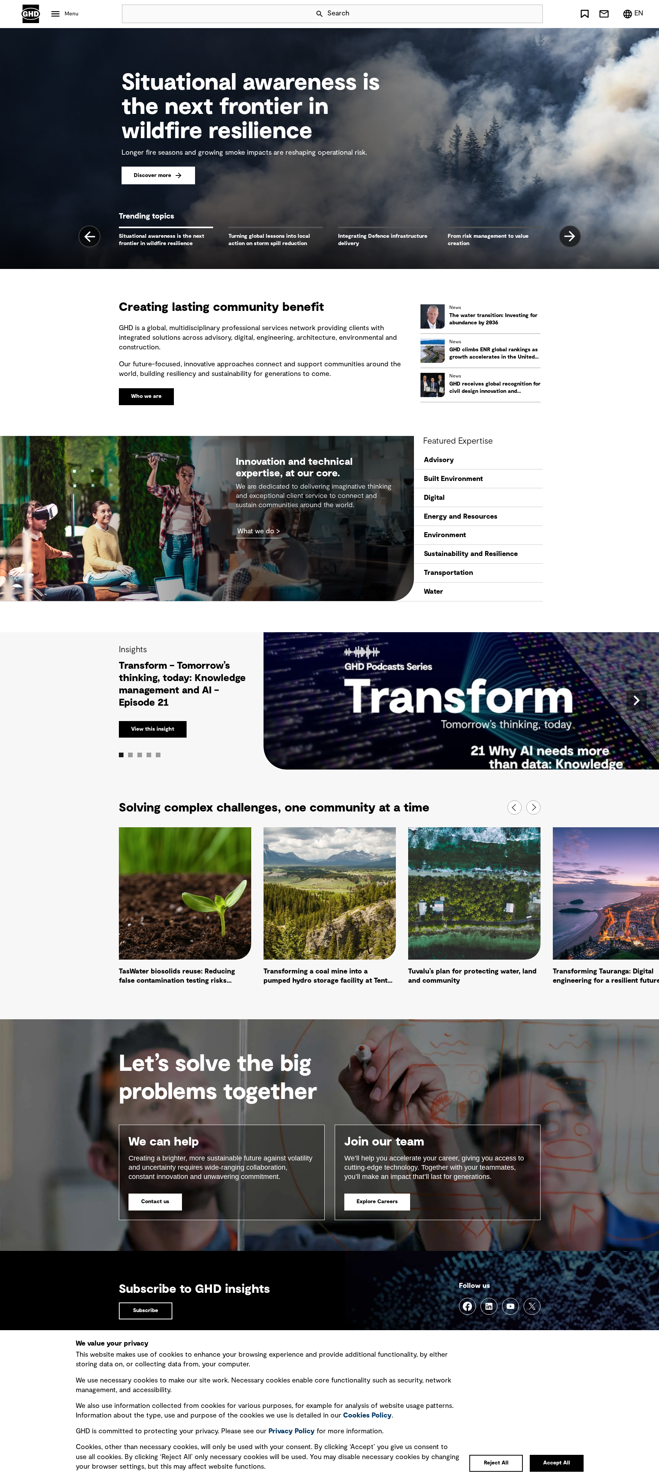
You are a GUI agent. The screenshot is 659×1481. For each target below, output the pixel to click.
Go (533, 14)
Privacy (292, 1431)
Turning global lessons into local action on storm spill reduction (269, 240)
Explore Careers (377, 1201)
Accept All (556, 1463)
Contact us (155, 1201)
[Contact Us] (604, 14)
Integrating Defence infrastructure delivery (382, 240)
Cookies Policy (367, 1415)
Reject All (496, 1463)
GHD (31, 14)
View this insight (152, 729)
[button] (185, 908)
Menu (71, 14)
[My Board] (584, 14)
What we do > (258, 531)
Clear (515, 14)
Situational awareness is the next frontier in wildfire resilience (161, 240)
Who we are (146, 396)
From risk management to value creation (488, 240)
